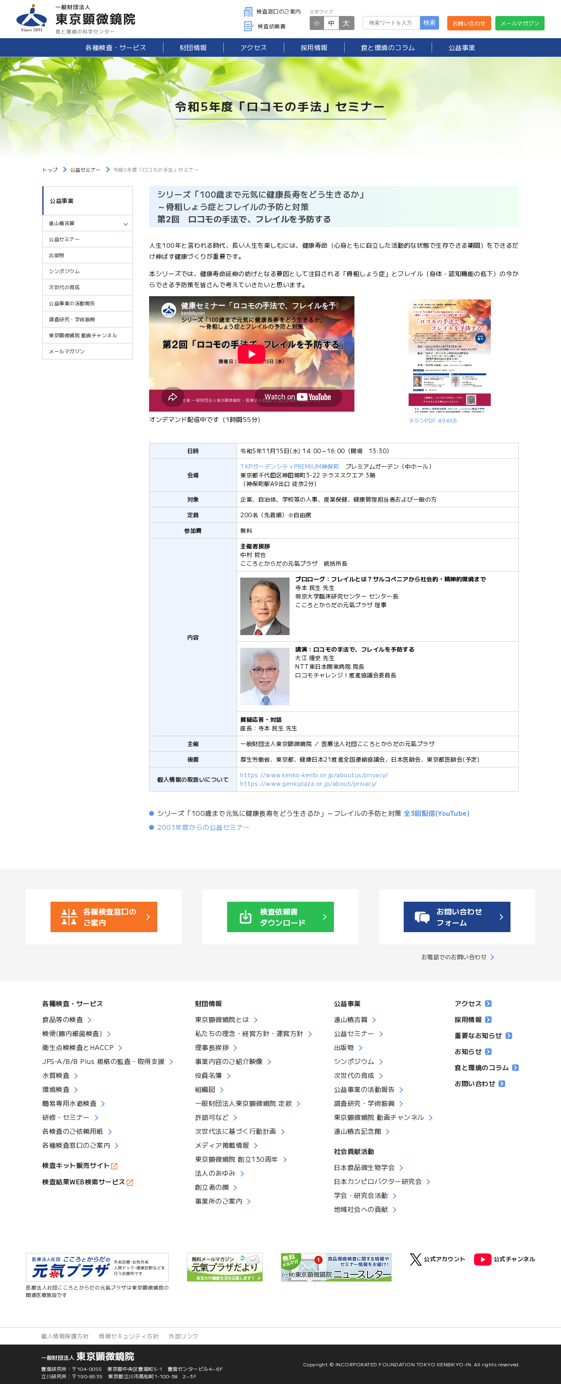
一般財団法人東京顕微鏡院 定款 (243, 1103)
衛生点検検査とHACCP (78, 1047)
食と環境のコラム (388, 47)
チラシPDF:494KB (433, 420)
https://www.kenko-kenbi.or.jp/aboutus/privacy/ (314, 775)
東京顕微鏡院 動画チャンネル (83, 335)
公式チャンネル (515, 1258)
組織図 (205, 1089)
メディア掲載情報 (222, 1145)
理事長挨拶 (212, 1047)
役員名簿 (208, 1075)
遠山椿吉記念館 (358, 1131)
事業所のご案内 (219, 1201)
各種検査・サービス (72, 1003)
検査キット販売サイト (76, 1165)
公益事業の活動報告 (72, 302)
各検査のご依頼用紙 (72, 1131)
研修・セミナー (66, 1117)
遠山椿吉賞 (351, 1019)
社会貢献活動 (354, 1151)
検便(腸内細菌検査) (72, 1033)
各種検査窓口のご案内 (76, 1145)
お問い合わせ (469, 23)
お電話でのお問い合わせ (454, 957)
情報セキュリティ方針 (129, 1336)
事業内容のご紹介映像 (229, 1061)
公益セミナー (64, 238)
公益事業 (462, 47)
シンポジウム (64, 270)
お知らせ (468, 1051)
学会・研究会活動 (361, 1195)
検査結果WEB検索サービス (84, 1181)
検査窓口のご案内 (279, 11)
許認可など (212, 1117)
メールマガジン (520, 23)
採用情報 (314, 47)
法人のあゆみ (215, 1173)
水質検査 (55, 1075)
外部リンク (184, 1336)
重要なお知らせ (478, 1035)
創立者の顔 (212, 1187)
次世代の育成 (64, 286)
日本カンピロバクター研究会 (378, 1181)
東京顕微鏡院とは (222, 1019)
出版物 (56, 254)
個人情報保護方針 (65, 1336)
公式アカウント (445, 1258)
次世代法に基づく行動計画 (235, 1131)
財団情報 (193, 47)
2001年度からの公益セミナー (203, 827)
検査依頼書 (272, 26)
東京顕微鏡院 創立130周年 (236, 1159)
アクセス (253, 47)
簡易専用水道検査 (69, 1103)
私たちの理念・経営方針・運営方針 (249, 1033)
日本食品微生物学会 (364, 1167)
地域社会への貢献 (361, 1209)
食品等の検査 (62, 1019)
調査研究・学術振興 (72, 318)
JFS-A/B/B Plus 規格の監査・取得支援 (103, 1061)
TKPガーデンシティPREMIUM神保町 (289, 466)
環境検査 (55, 1089)
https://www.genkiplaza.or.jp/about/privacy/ (308, 783)
